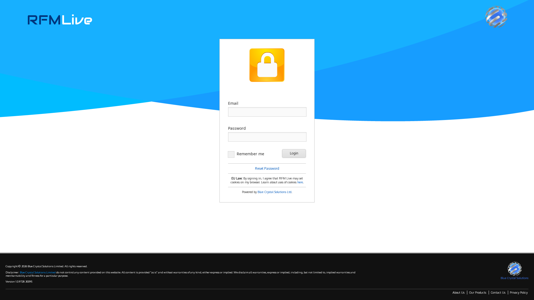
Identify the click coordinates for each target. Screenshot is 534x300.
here (300, 182)
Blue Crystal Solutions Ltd (274, 192)
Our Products (477, 292)
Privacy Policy (519, 292)
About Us (458, 292)
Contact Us (498, 292)
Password (237, 128)
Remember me (250, 153)
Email (233, 103)
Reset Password (267, 168)
